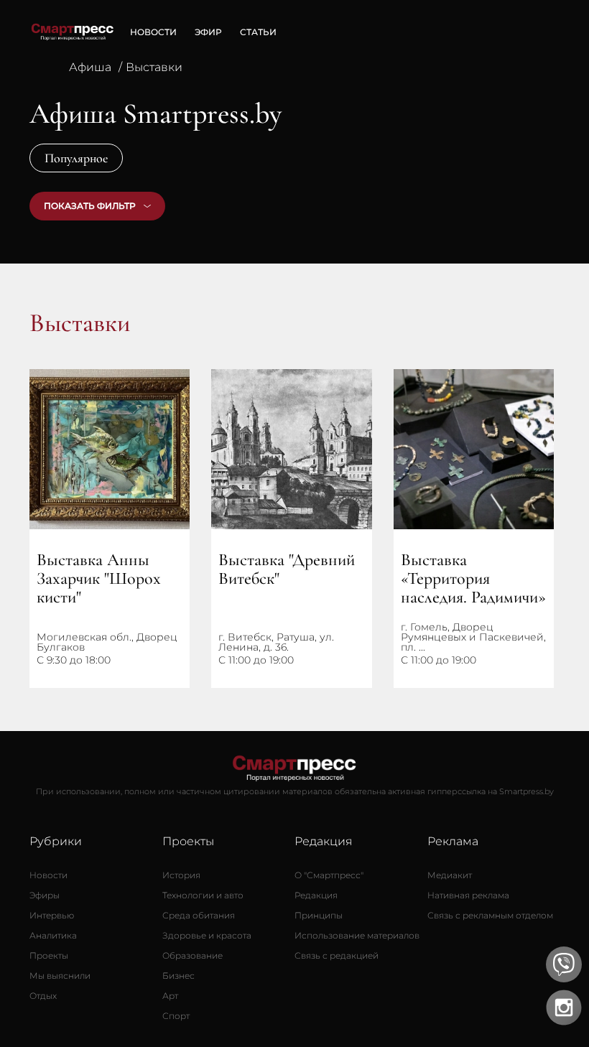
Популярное (76, 158)
